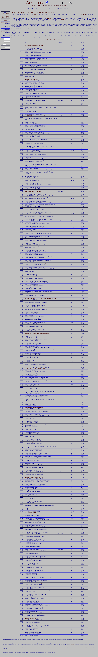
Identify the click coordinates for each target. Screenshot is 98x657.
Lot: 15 (21, 65)
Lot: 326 (21, 514)
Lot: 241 (21, 391)
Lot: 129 (21, 233)
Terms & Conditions (6, 27)
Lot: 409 (21, 630)
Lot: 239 (21, 388)
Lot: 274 (21, 440)
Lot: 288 (21, 460)
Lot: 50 (21, 115)
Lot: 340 (21, 533)
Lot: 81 (21, 161)
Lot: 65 (21, 137)
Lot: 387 (21, 599)
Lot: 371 (21, 577)
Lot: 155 (21, 270)
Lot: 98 (21, 188)
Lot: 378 (21, 587)
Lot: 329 (21, 518)
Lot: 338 (21, 530)
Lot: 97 (21, 187)
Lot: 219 (21, 360)
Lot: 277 (21, 444)
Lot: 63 (21, 135)
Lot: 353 (21, 552)
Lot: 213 (21, 351)
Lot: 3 (21, 48)
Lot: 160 (21, 277)
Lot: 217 (21, 357)
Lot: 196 (21, 327)
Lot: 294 (21, 468)
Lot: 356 (21, 556)
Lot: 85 (21, 168)
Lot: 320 (21, 505)
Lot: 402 (21, 621)
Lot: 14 (21, 63)
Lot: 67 (21, 140)
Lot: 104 (21, 197)
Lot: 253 (21, 411)
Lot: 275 (21, 442)
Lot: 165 (21, 284)
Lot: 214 (21, 353)
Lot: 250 (21, 407)
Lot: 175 (21, 298)
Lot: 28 (21, 83)
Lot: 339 (21, 532)
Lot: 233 (21, 380)
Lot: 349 (21, 546)
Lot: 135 (21, 241)
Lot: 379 (21, 588)
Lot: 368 (21, 573)
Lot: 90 (21, 176)
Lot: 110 (21, 206)
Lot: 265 (21, 429)
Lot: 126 (21, 229)
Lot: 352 (21, 550)
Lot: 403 (21, 622)
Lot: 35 (21, 93)
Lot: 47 (21, 111)
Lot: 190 (21, 319)
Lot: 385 (21, 597)
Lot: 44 (21, 106)
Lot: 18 (21, 69)
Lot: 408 (21, 629)
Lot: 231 (21, 377)
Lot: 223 (21, 365)
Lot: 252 (21, 410)
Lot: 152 (21, 265)
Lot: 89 (21, 174)
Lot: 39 (21, 99)
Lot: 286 (21, 457)
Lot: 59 (21, 129)
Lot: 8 (21, 55)
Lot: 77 (21, 155)
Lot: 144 (21, 254)
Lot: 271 (21, 436)
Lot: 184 (21, 310)
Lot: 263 (21, 426)
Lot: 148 (21, 260)
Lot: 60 (21, 130)
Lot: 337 (21, 529)
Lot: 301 (21, 478)
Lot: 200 (21, 333)
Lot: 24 (21, 77)
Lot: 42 (21, 103)
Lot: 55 (21, 123)
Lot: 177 (21, 301)
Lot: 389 (21, 602)
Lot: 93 (21, 180)
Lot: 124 (21, 226)
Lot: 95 (21, 183)
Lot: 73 (21, 150)
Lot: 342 (21, 536)
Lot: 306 (21, 485)
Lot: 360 (21, 561)
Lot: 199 (21, 332)
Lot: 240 (21, 389)
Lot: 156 (21, 271)
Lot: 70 (21, 144)
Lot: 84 (21, 166)
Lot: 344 (21, 539)
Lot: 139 (21, 247)
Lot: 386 (21, 598)
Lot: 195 (21, 326)
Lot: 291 (21, 464)
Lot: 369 (21, 574)
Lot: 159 (21, 275)
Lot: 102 (21, 194)
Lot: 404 (21, 623)
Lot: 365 (21, 568)
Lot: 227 (21, 371)
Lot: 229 (21, 374)
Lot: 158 (21, 274)
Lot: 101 (21, 192)
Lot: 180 (21, 305)
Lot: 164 (21, 282)
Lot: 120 (21, 220)
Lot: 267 (21, 432)
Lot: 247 (21, 402)
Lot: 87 (21, 171)
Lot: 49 (21, 114)
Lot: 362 (21, 564)
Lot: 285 (21, 456)
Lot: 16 (21, 66)
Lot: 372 (21, 578)
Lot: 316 (21, 499)
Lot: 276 (21, 443)
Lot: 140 (21, 248)
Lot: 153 (21, 267)
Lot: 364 (21, 567)
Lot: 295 (21, 470)
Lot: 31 (21, 87)
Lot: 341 (21, 535)
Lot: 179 (21, 303)
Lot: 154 (21, 268)
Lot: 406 (21, 626)
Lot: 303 (21, 481)
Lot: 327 (21, 515)
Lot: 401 (21, 619)
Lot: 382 (21, 592)
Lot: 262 (21, 424)
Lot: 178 (21, 302)
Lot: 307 (21, 487)
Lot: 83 (21, 164)
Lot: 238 (21, 387)
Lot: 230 (21, 375)
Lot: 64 (21, 136)
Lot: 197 (21, 329)
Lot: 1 (21, 45)
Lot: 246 (21, 399)
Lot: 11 (21, 59)
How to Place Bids (6, 25)
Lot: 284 (21, 454)
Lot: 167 (21, 287)
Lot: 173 (21, 295)
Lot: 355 (21, 554)
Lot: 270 (21, 435)
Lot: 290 (21, 463)
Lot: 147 (21, 258)
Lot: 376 (21, 584)
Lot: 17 (21, 68)
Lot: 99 (21, 190)
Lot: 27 (21, 82)
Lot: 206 (21, 341)
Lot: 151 (21, 264)
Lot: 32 (21, 89)
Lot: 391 (21, 605)
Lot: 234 (21, 381)
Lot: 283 (21, 453)
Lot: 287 (21, 459)
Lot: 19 (21, 70)
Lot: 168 (21, 288)
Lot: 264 (21, 428)
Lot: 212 (21, 350)
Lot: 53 (21, 120)
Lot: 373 (21, 580)
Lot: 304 (21, 483)
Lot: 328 (21, 516)
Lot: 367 (21, 571)
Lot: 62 (21, 133)
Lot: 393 (21, 608)
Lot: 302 (21, 480)
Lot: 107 (21, 201)
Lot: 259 (21, 419)
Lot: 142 (21, 251)
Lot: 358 (21, 559)
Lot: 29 (21, 85)
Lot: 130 (21, 234)
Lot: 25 (21, 79)
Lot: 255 (21, 414)
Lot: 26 (21, 80)
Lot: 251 (21, 408)
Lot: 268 (21, 433)
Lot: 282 (21, 451)
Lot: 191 (21, 320)
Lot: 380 (21, 590)
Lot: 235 (21, 382)
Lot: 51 (21, 117)
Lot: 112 (21, 209)
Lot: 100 (21, 191)
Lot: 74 (21, 151)
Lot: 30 (21, 86)
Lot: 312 (21, 494)
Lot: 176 (21, 299)
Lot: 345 (21, 540)
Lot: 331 (21, 521)
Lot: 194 (21, 325)
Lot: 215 (21, 354)
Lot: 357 (21, 557)
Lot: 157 (21, 272)
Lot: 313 (21, 495)
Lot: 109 (21, 204)
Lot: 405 (21, 625)
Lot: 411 (21, 633)
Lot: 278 (21, 446)
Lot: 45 (21, 108)
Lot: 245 (21, 398)
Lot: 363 (21, 566)
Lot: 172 (21, 294)
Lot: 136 (21, 243)
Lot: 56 (21, 125)
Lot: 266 (21, 430)
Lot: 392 (21, 607)
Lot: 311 (21, 492)
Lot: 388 (21, 601)
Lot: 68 (21, 142)
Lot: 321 (21, 506)
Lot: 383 (21, 594)
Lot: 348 (21, 545)
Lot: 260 (21, 421)
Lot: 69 (21, 143)
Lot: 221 (21, 363)
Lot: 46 (21, 110)
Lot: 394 (21, 609)
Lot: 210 (21, 347)
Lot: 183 (21, 309)
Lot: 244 (21, 396)
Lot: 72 (21, 148)
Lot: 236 (21, 384)
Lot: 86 (21, 169)
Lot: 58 (21, 128)
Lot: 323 (21, 509)
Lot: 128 (21, 232)
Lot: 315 (21, 498)
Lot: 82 (21, 162)
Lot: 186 (21, 313)
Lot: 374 (21, 581)
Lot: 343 (21, 537)
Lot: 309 (21, 490)
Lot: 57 (21, 126)
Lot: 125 (21, 227)
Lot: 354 (21, 553)
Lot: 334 (21, 525)
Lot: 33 (21, 90)
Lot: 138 (21, 246)
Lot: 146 (21, 257)
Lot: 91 (21, 177)
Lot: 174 (21, 296)
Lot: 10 (21, 58)
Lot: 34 (21, 92)
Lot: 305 (21, 484)
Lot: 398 (21, 615)
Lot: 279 (21, 447)
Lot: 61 (21, 132)
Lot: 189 (21, 318)
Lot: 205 (21, 340)
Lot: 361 (21, 563)
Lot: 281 (21, 450)
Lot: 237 (21, 385)
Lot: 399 (21, 616)
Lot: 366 (21, 570)
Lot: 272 (21, 437)
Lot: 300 (21, 477)
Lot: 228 (21, 373)
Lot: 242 (21, 393)
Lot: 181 (21, 306)
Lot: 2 (21, 46)
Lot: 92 (21, 179)
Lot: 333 (21, 523)
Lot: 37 (21, 96)
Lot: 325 (21, 512)
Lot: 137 (21, 244)
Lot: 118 (21, 217)
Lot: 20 (21, 72)
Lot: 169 (21, 289)
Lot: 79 (21, 158)
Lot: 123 (21, 225)
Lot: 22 (21, 75)
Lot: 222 (21, 364)
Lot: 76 (21, 154)
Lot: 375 (21, 583)
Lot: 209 (21, 346)
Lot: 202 (21, 336)
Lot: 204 (21, 339)
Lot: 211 (21, 349)
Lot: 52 (21, 119)
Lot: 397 (21, 614)
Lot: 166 (21, 285)
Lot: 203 (21, 337)
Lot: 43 (21, 104)
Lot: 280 (21, 449)
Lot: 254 (21, 412)
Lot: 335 (21, 526)
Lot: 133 (21, 239)
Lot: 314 (21, 497)
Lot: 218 (21, 358)
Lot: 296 (21, 471)
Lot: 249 (21, 405)
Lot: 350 (21, 547)
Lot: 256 (21, 415)
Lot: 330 (21, 519)
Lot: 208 (21, 344)
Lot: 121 (21, 222)
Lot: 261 (21, 422)
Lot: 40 (21, 100)
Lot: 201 (21, 334)
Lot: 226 (21, 370)
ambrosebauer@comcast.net (64, 8)
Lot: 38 (21, 97)
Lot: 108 (21, 202)
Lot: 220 (21, 361)
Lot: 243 (21, 395)
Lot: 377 (21, 585)
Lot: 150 (21, 263)
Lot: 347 (21, 543)
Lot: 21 (21, 73)
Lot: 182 (21, 308)
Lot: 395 (21, 611)
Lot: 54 (21, 122)
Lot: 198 (21, 330)
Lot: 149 (21, 261)
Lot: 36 (21, 94)
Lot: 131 (21, 236)
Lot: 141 (21, 250)
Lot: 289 (21, 461)
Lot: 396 (21, 612)
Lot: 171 (21, 292)
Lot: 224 (21, 367)
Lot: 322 (21, 508)
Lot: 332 (21, 522)
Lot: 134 (21, 240)
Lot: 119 (21, 219)
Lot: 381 (21, 591)
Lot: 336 (21, 528)
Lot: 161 (21, 278)
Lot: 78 (21, 157)
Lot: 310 (21, 491)
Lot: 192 (21, 322)
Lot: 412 (21, 635)
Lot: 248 (21, 404)
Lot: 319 (21, 504)
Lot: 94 (21, 181)
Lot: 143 (21, 253)
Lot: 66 (21, 139)
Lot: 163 (21, 281)
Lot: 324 (21, 511)
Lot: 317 (21, 501)
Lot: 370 (21, 576)
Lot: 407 (21, 628)
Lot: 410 (21, 632)
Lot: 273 (21, 439)
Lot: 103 (21, 195)
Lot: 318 (21, 502)
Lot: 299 (21, 475)
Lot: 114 (21, 212)
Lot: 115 (21, 213)
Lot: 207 (21, 343)
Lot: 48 (21, 112)
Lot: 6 (21, 52)
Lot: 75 (21, 153)
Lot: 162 (21, 279)
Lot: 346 (21, 542)
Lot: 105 (21, 198)
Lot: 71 (21, 146)
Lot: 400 (21, 618)
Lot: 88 (21, 172)
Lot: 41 (21, 101)
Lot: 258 (21, 418)
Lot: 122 (21, 223)
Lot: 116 (21, 215)
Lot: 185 (21, 312)
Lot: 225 (21, 368)
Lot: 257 (21, 417)
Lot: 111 (21, 208)
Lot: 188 (21, 316)
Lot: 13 (21, 62)
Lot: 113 (21, 210)
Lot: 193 (21, 323)
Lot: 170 (21, 291)
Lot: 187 (21, 315)
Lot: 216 (21, 356)
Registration (7, 23)
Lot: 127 (21, 230)
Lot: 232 (21, 378)
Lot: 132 (21, 237)
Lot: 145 (21, 256)
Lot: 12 (21, 61)
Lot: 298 (21, 474)
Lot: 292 (21, 466)
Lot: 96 (21, 185)
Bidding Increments (6, 29)
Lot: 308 (21, 488)
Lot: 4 (21, 49)
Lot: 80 (21, 160)
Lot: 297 (21, 473)
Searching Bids (7, 26)
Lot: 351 (21, 549)
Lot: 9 (21, 56)
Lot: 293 (21, 467)
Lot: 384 (21, 595)
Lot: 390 (21, 604)
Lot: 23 (21, 76)
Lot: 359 (21, 560)
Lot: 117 (21, 216)
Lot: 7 (21, 53)
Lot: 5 (21, 51)
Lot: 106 (21, 199)
